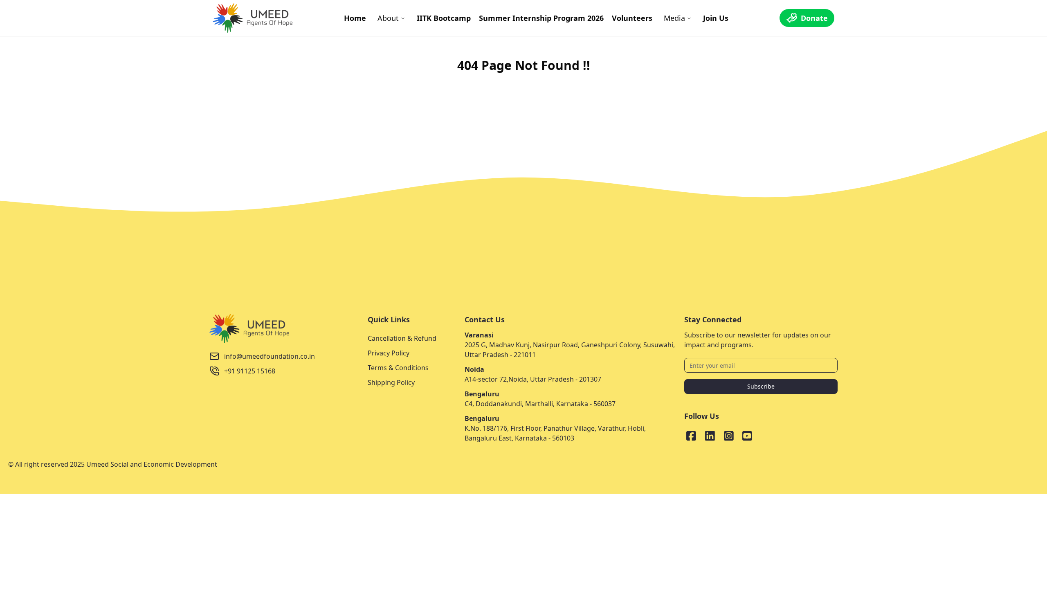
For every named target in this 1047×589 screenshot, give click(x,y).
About (388, 18)
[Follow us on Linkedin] (710, 435)
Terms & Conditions (398, 367)
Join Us (715, 18)
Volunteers (632, 18)
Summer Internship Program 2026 (541, 18)
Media (674, 18)
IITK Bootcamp (444, 18)
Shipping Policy (391, 382)
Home (355, 18)
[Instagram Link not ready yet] (729, 435)
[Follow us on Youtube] (747, 435)
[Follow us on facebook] (691, 435)
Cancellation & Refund (402, 338)
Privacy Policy (388, 352)
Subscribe (761, 386)
